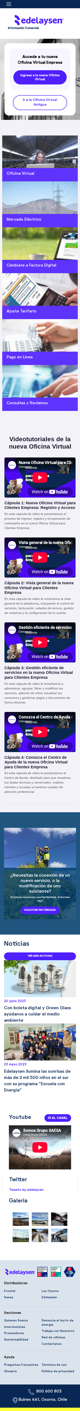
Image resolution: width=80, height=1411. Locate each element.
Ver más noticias (40, 956)
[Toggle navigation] (10, 4)
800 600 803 (49, 1391)
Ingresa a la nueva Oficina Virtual (40, 77)
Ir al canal (58, 1118)
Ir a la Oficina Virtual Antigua (40, 102)
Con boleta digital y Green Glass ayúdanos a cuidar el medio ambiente (37, 1014)
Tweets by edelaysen (26, 1190)
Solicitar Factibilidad (40, 910)
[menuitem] (23, 29)
